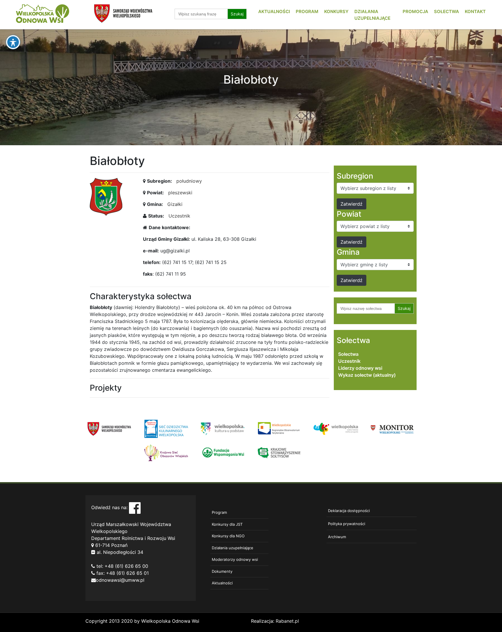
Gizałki (174, 204)
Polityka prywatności (346, 523)
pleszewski (180, 192)
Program (307, 11)
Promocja (415, 11)
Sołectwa (446, 11)
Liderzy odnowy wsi (360, 368)
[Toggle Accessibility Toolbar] (13, 42)
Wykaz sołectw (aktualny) (367, 375)
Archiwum (337, 536)
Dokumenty (222, 571)
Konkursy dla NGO (228, 536)
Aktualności (274, 11)
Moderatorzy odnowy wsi (235, 559)
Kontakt (475, 11)
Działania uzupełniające (232, 547)
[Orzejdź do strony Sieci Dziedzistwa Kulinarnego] (166, 428)
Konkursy (336, 11)
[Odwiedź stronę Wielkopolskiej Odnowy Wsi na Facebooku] (135, 508)
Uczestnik (179, 216)
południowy (189, 181)
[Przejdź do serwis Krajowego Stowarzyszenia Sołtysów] (279, 452)
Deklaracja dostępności (349, 510)
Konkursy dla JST (227, 524)
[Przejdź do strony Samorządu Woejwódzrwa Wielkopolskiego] (109, 428)
